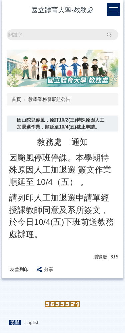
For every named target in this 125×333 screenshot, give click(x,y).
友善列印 (19, 269)
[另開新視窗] (62, 68)
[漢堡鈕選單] (113, 9)
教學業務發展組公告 (49, 99)
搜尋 (109, 34)
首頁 (16, 99)
